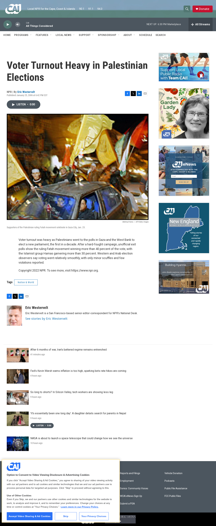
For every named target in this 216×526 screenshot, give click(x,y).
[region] (61, 491)
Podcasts (169, 481)
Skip (65, 516)
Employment (127, 481)
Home (7, 35)
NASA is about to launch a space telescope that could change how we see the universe (81, 438)
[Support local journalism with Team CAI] (184, 67)
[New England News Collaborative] (184, 228)
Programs (21, 35)
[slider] (23, 24)
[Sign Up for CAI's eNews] (184, 171)
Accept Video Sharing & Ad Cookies (30, 516)
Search (161, 35)
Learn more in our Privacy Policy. (80, 506)
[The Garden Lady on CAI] (184, 113)
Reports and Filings (130, 473)
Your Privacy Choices (93, 516)
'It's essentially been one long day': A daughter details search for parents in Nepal (78, 413)
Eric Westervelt (26, 92)
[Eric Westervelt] (14, 316)
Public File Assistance (176, 488)
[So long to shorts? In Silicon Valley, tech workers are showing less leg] (18, 397)
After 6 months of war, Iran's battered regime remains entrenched (68, 349)
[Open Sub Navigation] (31, 35)
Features (42, 35)
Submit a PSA (127, 503)
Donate (204, 9)
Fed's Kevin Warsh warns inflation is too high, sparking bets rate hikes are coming (78, 370)
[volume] (18, 24)
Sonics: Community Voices (134, 488)
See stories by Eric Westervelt (46, 319)
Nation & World (26, 282)
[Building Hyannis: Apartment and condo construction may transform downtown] (184, 277)
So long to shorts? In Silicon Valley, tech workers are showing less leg (71, 392)
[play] (7, 24)
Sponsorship (107, 35)
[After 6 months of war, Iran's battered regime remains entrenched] (18, 355)
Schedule (145, 35)
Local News (64, 35)
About (128, 35)
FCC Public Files (173, 496)
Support (85, 35)
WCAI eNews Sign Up (131, 496)
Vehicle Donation (173, 473)
